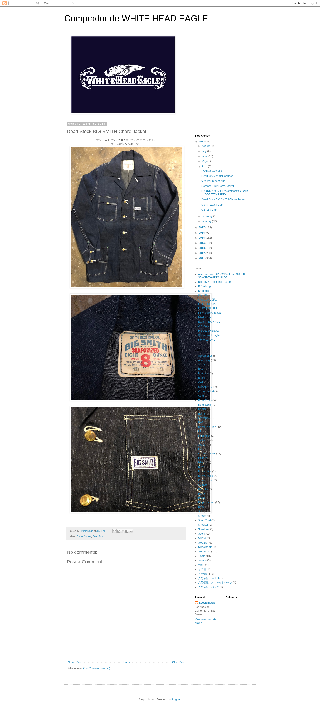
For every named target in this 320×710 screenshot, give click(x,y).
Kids (200, 449)
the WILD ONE (206, 339)
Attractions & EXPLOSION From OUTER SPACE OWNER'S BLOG (221, 276)
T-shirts (202, 560)
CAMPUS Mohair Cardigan (217, 176)
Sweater (203, 542)
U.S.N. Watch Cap (212, 204)
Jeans (201, 444)
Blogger (175, 699)
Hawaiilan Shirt (207, 427)
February (207, 216)
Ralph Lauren (206, 502)
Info (200, 431)
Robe (201, 507)
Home (127, 662)
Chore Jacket (84, 536)
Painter (202, 493)
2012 (202, 253)
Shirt (201, 511)
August (206, 145)
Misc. (201, 462)
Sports (202, 533)
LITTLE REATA (207, 304)
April (205, 166)
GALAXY (203, 295)
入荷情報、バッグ (208, 587)
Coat (201, 395)
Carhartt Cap (209, 209)
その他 (202, 569)
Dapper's (203, 290)
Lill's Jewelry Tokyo (209, 313)
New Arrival (205, 471)
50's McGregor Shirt (213, 181)
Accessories (205, 355)
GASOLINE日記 (207, 299)
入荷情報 (203, 573)
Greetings (204, 418)
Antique (202, 364)
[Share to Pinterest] (131, 531)
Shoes (202, 515)
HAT (200, 422)
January (207, 221)
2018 (202, 141)
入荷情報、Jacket (208, 578)
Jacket (202, 440)
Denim (202, 409)
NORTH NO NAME (209, 321)
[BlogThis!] (118, 531)
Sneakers (203, 529)
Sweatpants (205, 547)
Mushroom (204, 317)
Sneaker (203, 524)
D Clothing (204, 286)
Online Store (205, 480)
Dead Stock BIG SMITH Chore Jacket (223, 199)
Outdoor (203, 484)
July (204, 151)
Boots (201, 377)
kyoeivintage (207, 602)
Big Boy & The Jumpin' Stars (214, 281)
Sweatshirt (204, 551)
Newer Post (75, 662)
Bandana (203, 373)
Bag (200, 369)
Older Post (178, 662)
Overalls (203, 489)
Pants (201, 498)
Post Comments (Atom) (96, 668)
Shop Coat (204, 520)
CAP (201, 382)
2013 (202, 248)
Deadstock (204, 404)
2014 (202, 243)
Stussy (202, 538)
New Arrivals (205, 475)
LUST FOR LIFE (207, 308)
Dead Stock (99, 536)
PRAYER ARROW (208, 330)
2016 (202, 232)
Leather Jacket (207, 453)
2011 (202, 258)
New (201, 466)
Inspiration (204, 435)
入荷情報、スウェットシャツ (215, 582)
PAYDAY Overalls (211, 170)
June (205, 156)
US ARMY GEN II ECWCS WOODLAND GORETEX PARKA (224, 193)
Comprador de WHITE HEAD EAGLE (136, 18)
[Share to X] (123, 531)
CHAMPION (205, 386)
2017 (202, 227)
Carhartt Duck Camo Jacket (217, 186)
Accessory (204, 360)
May (204, 161)
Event (201, 413)
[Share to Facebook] (127, 531)
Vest (200, 564)
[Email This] (114, 531)
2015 (202, 237)
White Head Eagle (209, 335)
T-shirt (201, 555)
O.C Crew (204, 326)
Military (202, 458)
